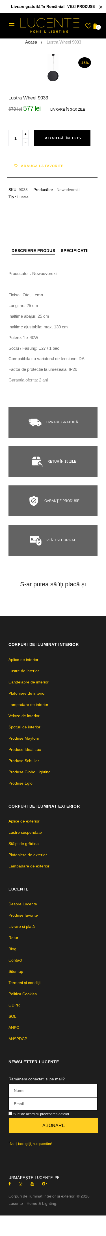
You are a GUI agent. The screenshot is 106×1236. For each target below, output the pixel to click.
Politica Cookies (22, 994)
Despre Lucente (22, 904)
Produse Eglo (20, 783)
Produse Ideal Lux (24, 749)
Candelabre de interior (28, 682)
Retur (13, 937)
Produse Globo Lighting (29, 772)
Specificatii (74, 250)
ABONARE (53, 1125)
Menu (13, 26)
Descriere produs (33, 250)
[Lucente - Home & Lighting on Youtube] (32, 1184)
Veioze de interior (24, 716)
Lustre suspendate (25, 832)
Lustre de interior (23, 671)
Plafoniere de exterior (27, 855)
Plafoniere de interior (27, 693)
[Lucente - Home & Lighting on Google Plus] (44, 1184)
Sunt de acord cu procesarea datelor (41, 1114)
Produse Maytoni (23, 738)
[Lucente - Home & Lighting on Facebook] (9, 1184)
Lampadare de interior (28, 704)
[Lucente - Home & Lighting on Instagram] (20, 1184)
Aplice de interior (23, 659)
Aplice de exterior (24, 821)
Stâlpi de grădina (23, 843)
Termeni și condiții (24, 982)
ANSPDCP (17, 1039)
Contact (15, 960)
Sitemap (15, 971)
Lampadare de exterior (28, 866)
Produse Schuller (23, 760)
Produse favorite (23, 915)
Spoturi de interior (24, 727)
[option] (53, 67)
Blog (12, 949)
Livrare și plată (21, 926)
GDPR (14, 1005)
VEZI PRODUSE (81, 6)
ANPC (13, 1027)
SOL (12, 1016)
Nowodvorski (68, 189)
